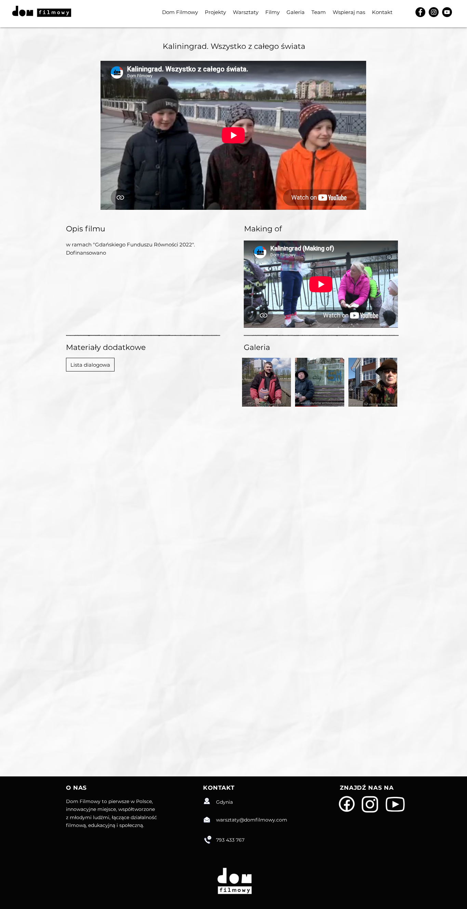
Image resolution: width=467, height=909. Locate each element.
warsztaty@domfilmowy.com (251, 820)
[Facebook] (420, 12)
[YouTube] (447, 12)
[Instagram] (434, 12)
